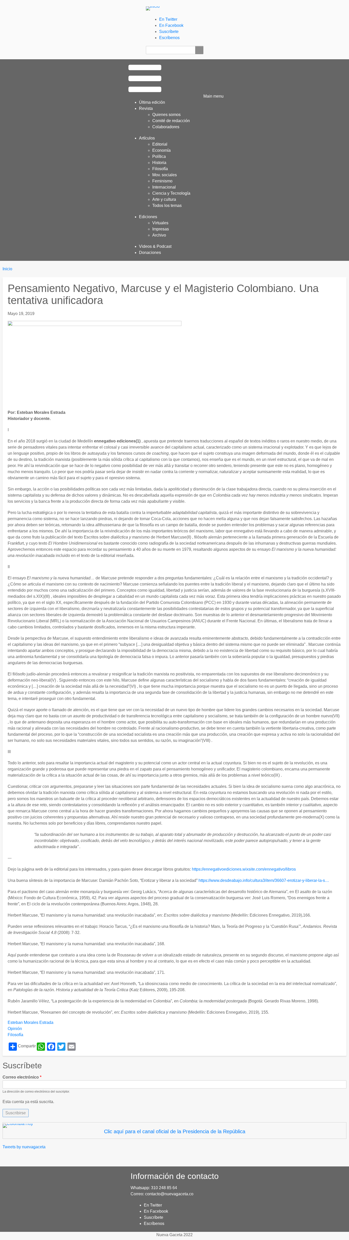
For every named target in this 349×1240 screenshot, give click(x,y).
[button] (175, 79)
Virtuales (160, 223)
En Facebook (171, 25)
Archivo (159, 235)
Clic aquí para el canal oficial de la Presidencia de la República (174, 1131)
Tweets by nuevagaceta (24, 1147)
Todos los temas (167, 205)
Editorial (159, 144)
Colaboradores (165, 127)
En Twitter (168, 19)
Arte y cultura (164, 199)
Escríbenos (169, 38)
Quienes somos (166, 114)
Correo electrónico (21, 1077)
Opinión (15, 1028)
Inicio (7, 269)
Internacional (164, 187)
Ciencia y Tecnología (171, 193)
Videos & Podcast (155, 246)
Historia (159, 162)
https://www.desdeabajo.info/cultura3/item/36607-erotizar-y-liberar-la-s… (264, 880)
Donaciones (150, 252)
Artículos (147, 138)
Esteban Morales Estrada (30, 1022)
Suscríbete (169, 31)
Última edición (152, 102)
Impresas (160, 229)
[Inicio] (155, 8)
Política (159, 156)
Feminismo (162, 181)
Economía (161, 150)
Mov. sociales (164, 175)
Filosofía (160, 169)
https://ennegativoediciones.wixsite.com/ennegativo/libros (244, 869)
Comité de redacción (171, 121)
